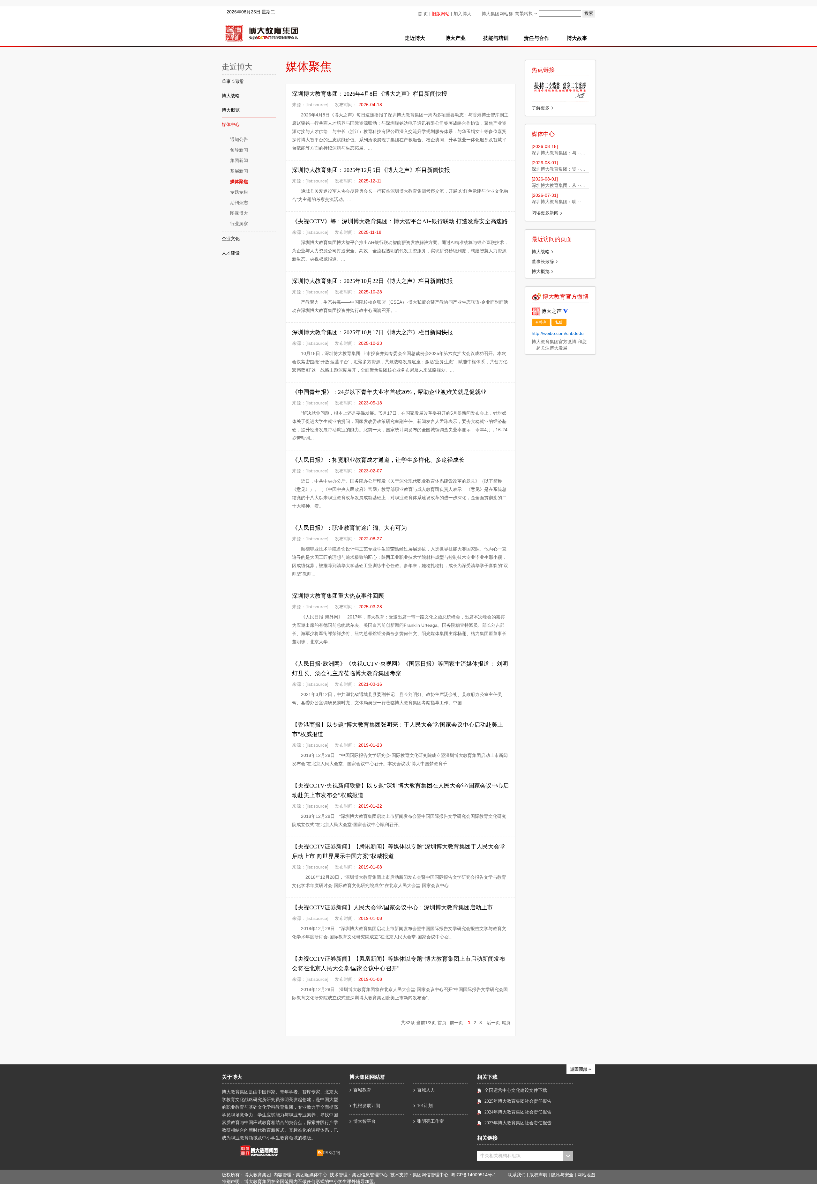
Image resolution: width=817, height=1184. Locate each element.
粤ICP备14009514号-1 (473, 1174)
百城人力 (426, 1090)
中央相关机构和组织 (500, 1155)
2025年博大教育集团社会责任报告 (517, 1101)
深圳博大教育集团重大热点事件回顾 (338, 596)
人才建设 (231, 253)
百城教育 (362, 1090)
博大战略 (231, 95)
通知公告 (239, 139)
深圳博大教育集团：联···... (558, 201)
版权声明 (538, 1175)
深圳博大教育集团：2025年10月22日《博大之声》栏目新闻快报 (372, 281)
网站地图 (586, 1175)
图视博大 (239, 213)
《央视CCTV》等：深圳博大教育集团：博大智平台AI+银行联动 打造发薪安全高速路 (400, 221)
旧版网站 (441, 13)
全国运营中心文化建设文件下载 (515, 1090)
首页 (442, 1022)
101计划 (425, 1105)
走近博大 (415, 38)
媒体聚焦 (239, 181)
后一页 (493, 1022)
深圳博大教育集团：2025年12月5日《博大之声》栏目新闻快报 (371, 170)
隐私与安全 (562, 1175)
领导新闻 (239, 150)
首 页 (423, 13)
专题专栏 (239, 192)
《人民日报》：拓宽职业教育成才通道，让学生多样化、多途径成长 (378, 460)
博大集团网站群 (497, 13)
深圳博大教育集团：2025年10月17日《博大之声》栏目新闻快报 (372, 332)
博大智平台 (364, 1121)
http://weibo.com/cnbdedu (558, 333)
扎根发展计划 (366, 1105)
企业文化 (231, 238)
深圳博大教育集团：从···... (558, 185)
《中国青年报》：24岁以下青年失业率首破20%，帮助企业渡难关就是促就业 (389, 392)
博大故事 (577, 38)
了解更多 (541, 108)
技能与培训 (496, 38)
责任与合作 (536, 38)
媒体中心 (231, 124)
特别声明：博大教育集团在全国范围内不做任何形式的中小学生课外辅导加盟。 (300, 1181)
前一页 (456, 1022)
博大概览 (231, 110)
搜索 (588, 13)
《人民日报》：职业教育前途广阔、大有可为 (349, 528)
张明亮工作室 (430, 1121)
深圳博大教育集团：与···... (558, 152)
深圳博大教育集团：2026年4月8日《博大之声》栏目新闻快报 (369, 94)
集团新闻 (239, 160)
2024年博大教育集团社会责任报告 (517, 1112)
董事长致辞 (233, 81)
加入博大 (462, 13)
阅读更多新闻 (545, 213)
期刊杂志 (239, 202)
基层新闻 (239, 171)
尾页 (506, 1022)
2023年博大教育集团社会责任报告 (517, 1123)
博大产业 (455, 38)
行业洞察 (239, 223)
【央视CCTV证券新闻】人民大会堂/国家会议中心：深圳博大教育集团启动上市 (392, 907)
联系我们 (517, 1175)
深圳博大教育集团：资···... (558, 169)
